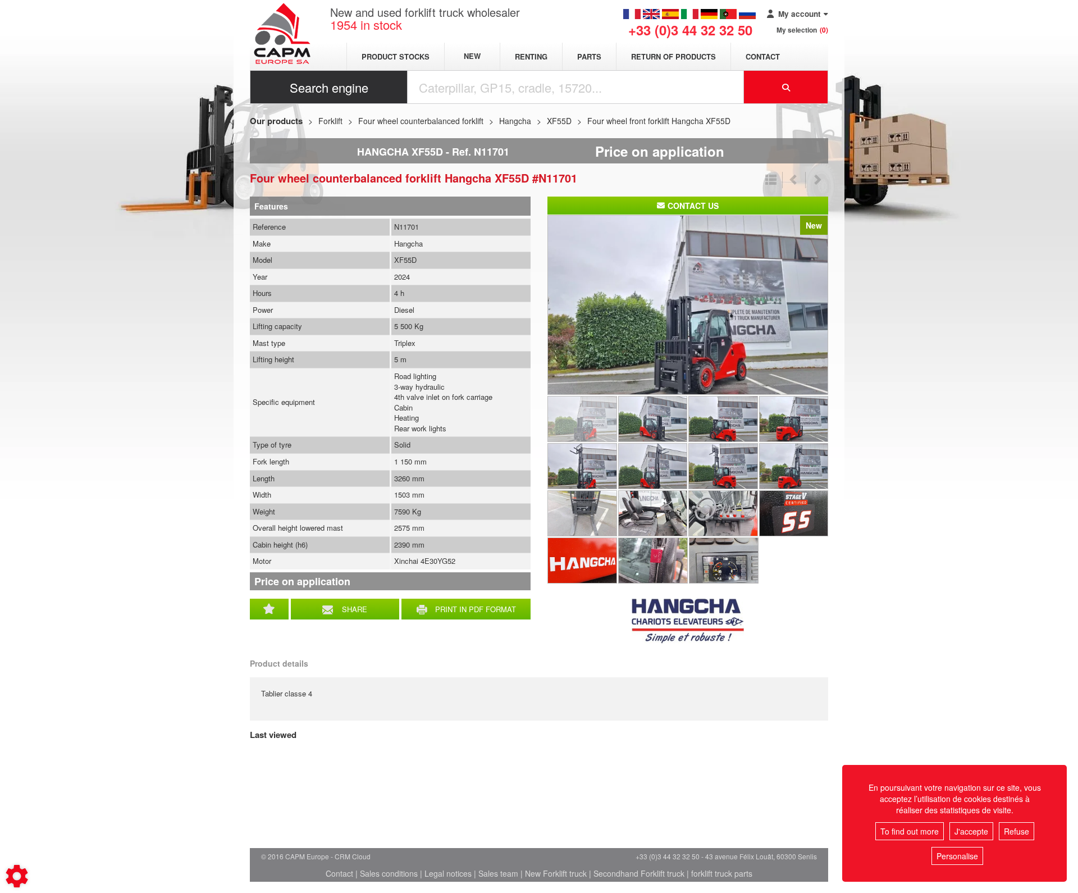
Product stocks (396, 56)
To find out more (909, 831)
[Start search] (786, 87)
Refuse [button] (1016, 831)
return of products (673, 56)
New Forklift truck (556, 873)
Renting (531, 56)
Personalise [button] (957, 856)
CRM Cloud (353, 856)
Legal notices (448, 873)
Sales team (498, 873)
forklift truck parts (721, 873)
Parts (589, 56)
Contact (763, 56)
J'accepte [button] (971, 831)
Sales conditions (389, 873)
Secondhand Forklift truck (638, 873)
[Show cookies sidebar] (17, 876)
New (472, 56)
